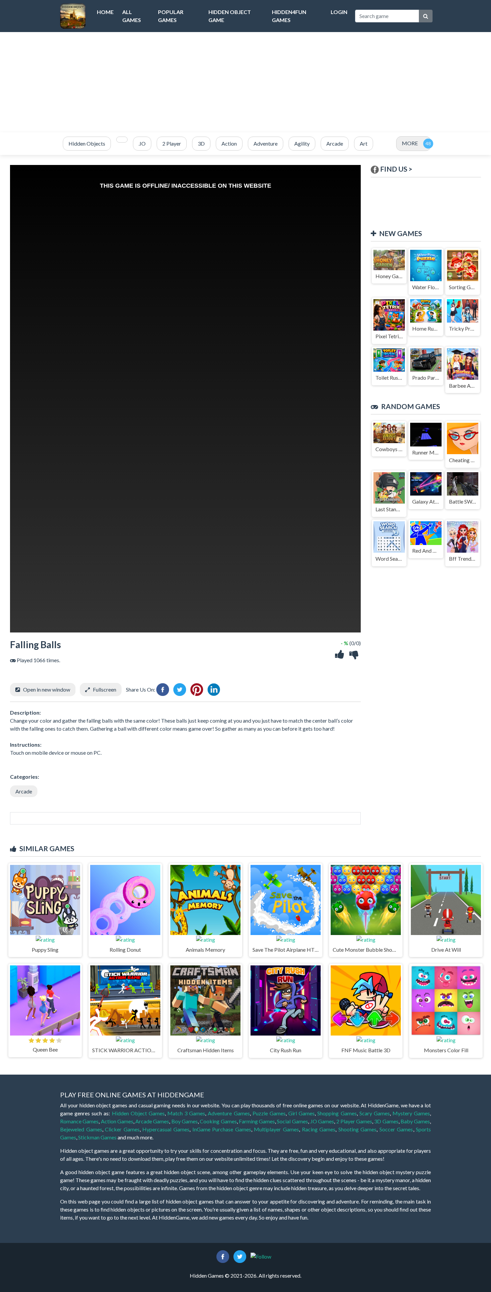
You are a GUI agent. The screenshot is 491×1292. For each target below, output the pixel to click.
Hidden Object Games (138, 1113)
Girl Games (301, 1113)
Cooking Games (218, 1121)
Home (105, 12)
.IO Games (322, 1121)
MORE (410, 143)
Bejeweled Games (81, 1129)
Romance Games (79, 1121)
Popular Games (170, 16)
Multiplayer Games (276, 1129)
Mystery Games (411, 1113)
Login (339, 12)
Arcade (23, 791)
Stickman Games (97, 1137)
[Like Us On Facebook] (222, 1256)
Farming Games (257, 1121)
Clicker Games (122, 1129)
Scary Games (374, 1113)
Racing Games (319, 1129)
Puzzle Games (269, 1113)
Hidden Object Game (229, 16)
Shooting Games (357, 1129)
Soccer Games (396, 1129)
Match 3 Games (186, 1113)
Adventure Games (229, 1113)
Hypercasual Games (165, 1129)
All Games (131, 16)
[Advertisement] (245, 82)
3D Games (386, 1121)
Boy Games (184, 1121)
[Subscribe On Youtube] (261, 1256)
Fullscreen (104, 689)
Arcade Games (152, 1121)
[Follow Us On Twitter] (239, 1256)
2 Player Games (354, 1121)
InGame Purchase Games (221, 1129)
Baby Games (415, 1121)
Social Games (292, 1121)
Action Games (117, 1121)
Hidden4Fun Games (289, 16)
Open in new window (46, 689)
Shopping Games (336, 1113)
